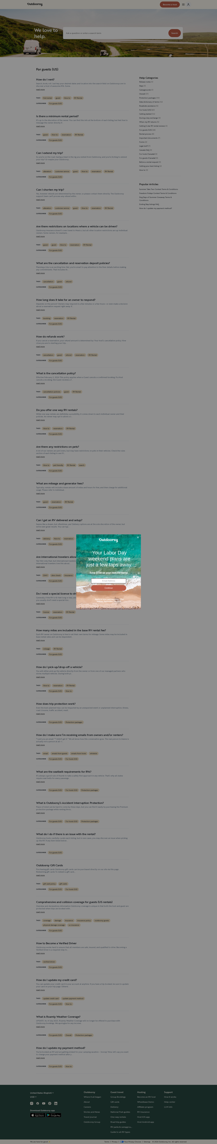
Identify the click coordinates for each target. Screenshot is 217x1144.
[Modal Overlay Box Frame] (108, 572)
